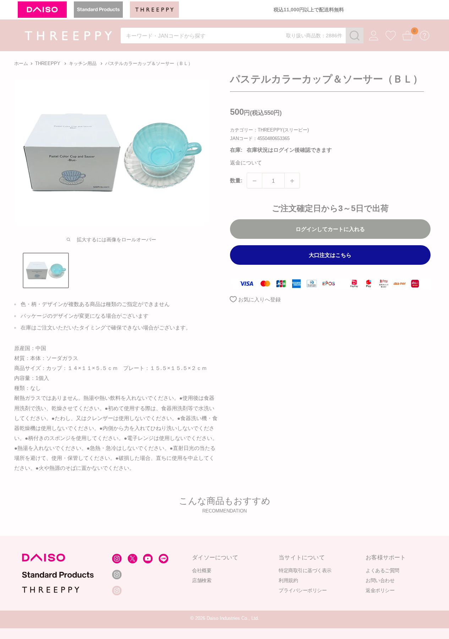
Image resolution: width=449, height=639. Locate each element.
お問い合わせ (380, 580)
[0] (408, 36)
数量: (236, 181)
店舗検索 (201, 580)
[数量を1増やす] (292, 180)
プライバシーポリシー (303, 590)
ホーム (21, 63)
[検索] (354, 35)
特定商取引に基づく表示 (305, 570)
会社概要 (201, 570)
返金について (246, 163)
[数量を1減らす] (254, 180)
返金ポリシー (380, 590)
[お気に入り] (390, 36)
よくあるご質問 (382, 570)
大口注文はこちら (330, 255)
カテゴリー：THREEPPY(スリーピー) (269, 130)
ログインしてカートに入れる (330, 229)
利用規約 (288, 580)
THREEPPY (47, 63)
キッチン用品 (83, 63)
